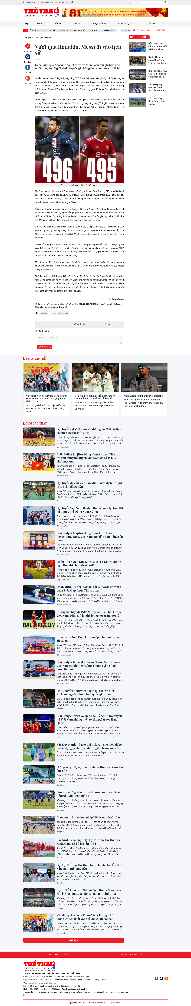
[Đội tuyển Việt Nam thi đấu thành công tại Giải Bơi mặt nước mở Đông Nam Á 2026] (39, 515)
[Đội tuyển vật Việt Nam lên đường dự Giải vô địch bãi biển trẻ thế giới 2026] (39, 437)
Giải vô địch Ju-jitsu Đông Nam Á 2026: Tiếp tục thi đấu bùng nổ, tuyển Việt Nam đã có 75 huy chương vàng (88, 457)
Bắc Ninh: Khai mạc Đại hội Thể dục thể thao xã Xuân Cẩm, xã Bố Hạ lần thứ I (88, 841)
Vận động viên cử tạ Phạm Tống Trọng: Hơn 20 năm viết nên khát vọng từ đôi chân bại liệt (46, 398)
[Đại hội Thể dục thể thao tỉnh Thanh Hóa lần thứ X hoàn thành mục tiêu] (39, 872)
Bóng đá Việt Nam (63, 580)
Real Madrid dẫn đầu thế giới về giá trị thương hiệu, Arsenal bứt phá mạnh (95, 397)
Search (165, 2)
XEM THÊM (73, 940)
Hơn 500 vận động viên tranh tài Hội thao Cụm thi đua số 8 (90, 769)
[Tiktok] (161, 978)
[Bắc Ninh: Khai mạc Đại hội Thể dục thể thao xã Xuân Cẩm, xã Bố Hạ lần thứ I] (39, 847)
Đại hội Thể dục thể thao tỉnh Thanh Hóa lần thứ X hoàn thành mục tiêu (89, 866)
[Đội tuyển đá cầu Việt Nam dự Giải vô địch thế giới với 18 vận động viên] (39, 490)
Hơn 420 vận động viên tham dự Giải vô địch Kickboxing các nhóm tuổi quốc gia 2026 (86, 692)
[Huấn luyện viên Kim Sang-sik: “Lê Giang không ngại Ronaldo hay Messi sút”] (39, 569)
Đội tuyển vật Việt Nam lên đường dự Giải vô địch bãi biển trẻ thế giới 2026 (89, 431)
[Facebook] (156, 978)
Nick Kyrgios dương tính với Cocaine (143, 395)
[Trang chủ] (26, 24)
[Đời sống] (115, 12)
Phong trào (60, 785)
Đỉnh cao (60, 709)
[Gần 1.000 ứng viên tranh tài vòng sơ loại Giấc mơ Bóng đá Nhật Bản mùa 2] (39, 799)
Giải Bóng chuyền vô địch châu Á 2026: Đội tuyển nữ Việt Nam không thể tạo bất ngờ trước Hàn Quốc (89, 719)
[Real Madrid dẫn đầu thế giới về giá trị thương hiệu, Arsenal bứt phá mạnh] (95, 377)
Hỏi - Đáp (60, 759)
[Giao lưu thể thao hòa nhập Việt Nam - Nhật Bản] (39, 825)
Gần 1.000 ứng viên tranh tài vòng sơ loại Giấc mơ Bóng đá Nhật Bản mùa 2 (89, 794)
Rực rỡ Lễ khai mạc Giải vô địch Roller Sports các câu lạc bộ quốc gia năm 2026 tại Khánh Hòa (89, 892)
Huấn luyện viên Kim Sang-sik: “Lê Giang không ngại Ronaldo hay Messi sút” (89, 563)
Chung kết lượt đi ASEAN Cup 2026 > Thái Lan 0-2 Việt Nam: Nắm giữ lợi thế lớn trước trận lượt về (90, 613)
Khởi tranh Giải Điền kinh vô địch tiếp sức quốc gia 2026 (88, 638)
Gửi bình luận (45, 347)
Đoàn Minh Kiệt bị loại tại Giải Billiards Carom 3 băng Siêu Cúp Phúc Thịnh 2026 (89, 588)
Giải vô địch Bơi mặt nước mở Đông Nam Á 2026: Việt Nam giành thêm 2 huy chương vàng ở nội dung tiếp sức (89, 665)
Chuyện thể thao (31, 389)
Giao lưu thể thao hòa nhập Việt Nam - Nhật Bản (89, 817)
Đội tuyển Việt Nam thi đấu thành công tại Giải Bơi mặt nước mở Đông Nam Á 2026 (90, 509)
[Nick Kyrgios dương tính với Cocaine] (144, 377)
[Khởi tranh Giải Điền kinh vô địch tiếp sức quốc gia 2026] (39, 644)
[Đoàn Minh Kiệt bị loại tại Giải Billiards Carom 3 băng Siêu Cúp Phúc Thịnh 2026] (39, 594)
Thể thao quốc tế (63, 447)
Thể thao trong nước (64, 605)
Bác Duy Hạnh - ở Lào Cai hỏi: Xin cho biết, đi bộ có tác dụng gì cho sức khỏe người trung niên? (89, 746)
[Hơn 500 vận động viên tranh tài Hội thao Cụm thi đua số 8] (39, 774)
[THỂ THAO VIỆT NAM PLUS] (41, 13)
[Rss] (166, 978)
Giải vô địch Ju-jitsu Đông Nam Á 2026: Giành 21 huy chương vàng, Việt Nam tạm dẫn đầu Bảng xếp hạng (90, 536)
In (108, 324)
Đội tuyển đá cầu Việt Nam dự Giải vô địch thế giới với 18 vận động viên (123, 30)
